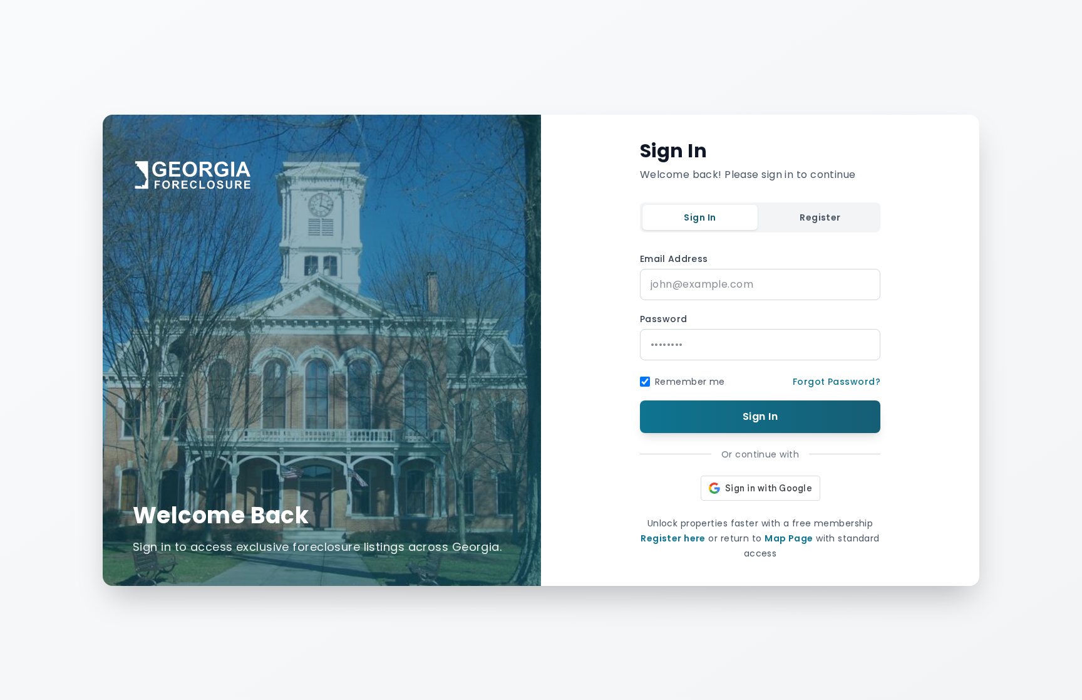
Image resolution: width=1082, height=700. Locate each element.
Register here (673, 538)
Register (820, 217)
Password (664, 319)
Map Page (789, 538)
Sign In (700, 217)
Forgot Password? (836, 381)
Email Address (674, 259)
